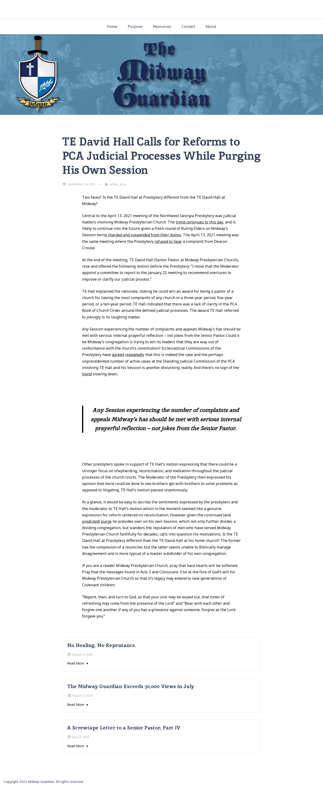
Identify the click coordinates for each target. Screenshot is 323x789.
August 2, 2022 (82, 695)
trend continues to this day (199, 222)
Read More (76, 663)
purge (106, 521)
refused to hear (168, 241)
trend (87, 374)
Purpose (135, 26)
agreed (118, 354)
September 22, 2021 (81, 184)
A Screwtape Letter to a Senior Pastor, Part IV (123, 728)
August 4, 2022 (82, 654)
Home (112, 26)
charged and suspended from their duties (144, 234)
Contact (188, 26)
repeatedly (134, 354)
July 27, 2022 (80, 737)
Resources (162, 26)
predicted (90, 521)
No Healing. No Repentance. (101, 645)
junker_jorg (117, 184)
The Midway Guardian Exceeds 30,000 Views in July (130, 686)
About (210, 26)
